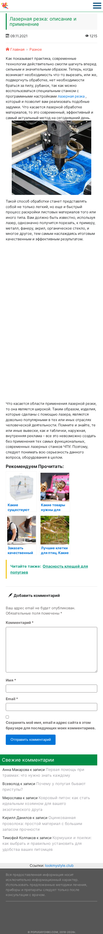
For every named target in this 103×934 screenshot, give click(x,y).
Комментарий (20, 622)
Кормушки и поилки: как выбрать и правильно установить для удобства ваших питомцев (47, 843)
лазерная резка (71, 96)
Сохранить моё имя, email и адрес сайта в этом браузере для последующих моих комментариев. (51, 725)
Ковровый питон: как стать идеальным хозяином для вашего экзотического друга (46, 803)
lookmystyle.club (59, 865)
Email (12, 699)
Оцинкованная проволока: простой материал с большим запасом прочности (42, 823)
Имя (11, 680)
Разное (35, 49)
